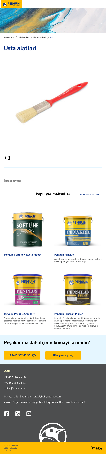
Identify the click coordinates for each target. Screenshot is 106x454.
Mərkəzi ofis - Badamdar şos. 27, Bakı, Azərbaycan (32, 396)
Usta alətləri (39, 37)
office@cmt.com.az (15, 388)
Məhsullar (24, 37)
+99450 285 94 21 (15, 382)
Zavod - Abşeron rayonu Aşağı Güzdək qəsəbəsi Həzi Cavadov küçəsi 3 (44, 402)
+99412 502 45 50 (15, 377)
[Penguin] (11, 4)
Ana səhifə (9, 37)
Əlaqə (7, 370)
